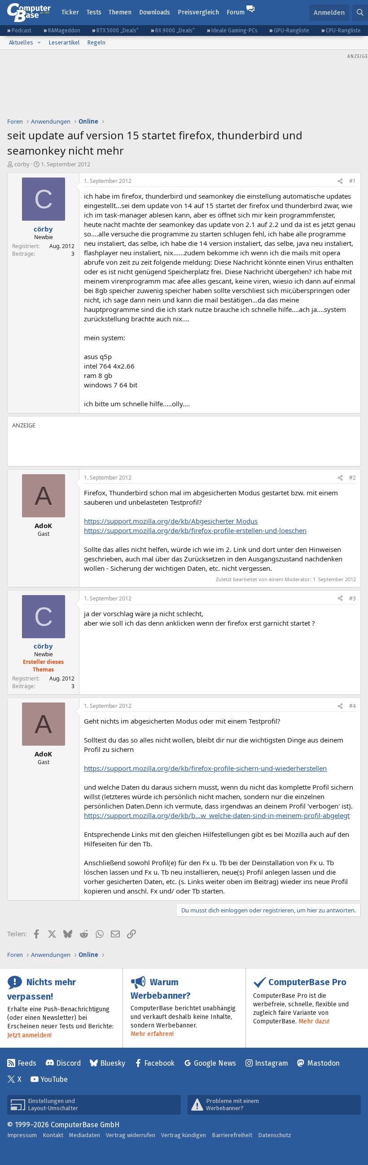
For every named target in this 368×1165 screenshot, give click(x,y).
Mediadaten (84, 1135)
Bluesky (112, 1063)
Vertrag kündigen (183, 1135)
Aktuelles (21, 42)
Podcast (21, 30)
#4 (352, 706)
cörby (22, 164)
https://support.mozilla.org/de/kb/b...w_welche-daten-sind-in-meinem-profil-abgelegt (217, 815)
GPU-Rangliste (291, 30)
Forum (236, 12)
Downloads (154, 12)
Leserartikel (64, 42)
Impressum (22, 1135)
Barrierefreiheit (232, 1135)
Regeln (96, 42)
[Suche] (360, 12)
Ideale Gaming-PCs (234, 30)
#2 (352, 477)
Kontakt (53, 1135)
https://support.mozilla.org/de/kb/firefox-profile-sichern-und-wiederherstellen (205, 768)
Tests (94, 12)
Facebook (159, 1063)
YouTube (54, 1079)
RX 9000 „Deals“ (175, 30)
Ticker (70, 12)
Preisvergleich (198, 12)
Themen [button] (120, 12)
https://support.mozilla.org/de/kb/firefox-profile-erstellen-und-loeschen (195, 530)
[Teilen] (340, 181)
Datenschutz (274, 1135)
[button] (39, 42)
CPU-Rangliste (343, 30)
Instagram (271, 1063)
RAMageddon (64, 30)
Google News (215, 1063)
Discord (68, 1063)
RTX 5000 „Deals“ (117, 30)
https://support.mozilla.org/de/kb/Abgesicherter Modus (171, 520)
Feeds (27, 1063)
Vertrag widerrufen (130, 1135)
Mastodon (323, 1063)
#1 (352, 181)
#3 (352, 598)
